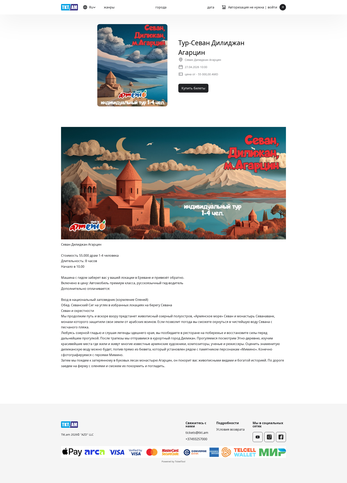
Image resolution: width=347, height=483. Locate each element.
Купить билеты (193, 88)
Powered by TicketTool (173, 461)
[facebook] (281, 437)
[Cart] (223, 7)
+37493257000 (196, 439)
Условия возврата (230, 429)
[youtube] (258, 437)
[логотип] (69, 7)
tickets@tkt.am (197, 432)
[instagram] (269, 437)
